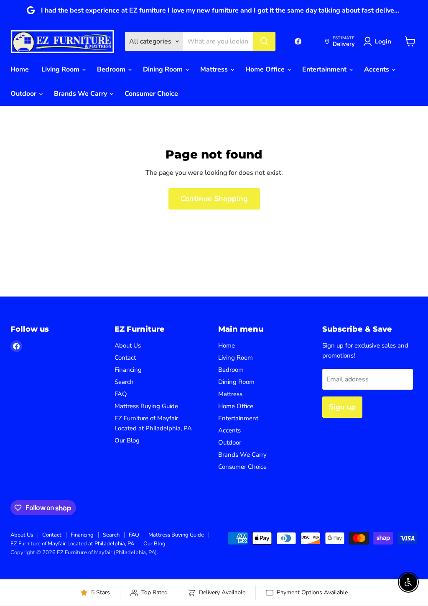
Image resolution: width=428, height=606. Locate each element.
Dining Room (163, 69)
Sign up (342, 407)
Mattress (214, 69)
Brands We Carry (81, 93)
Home (19, 69)
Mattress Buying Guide (146, 406)
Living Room (61, 69)
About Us (128, 345)
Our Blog (127, 440)
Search (124, 382)
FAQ (121, 394)
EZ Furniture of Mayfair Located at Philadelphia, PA (72, 543)
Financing (128, 370)
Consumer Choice (151, 93)
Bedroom (112, 69)
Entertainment (325, 69)
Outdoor (24, 93)
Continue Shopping (214, 199)
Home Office (265, 69)
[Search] (264, 41)
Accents (377, 69)
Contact (125, 357)
